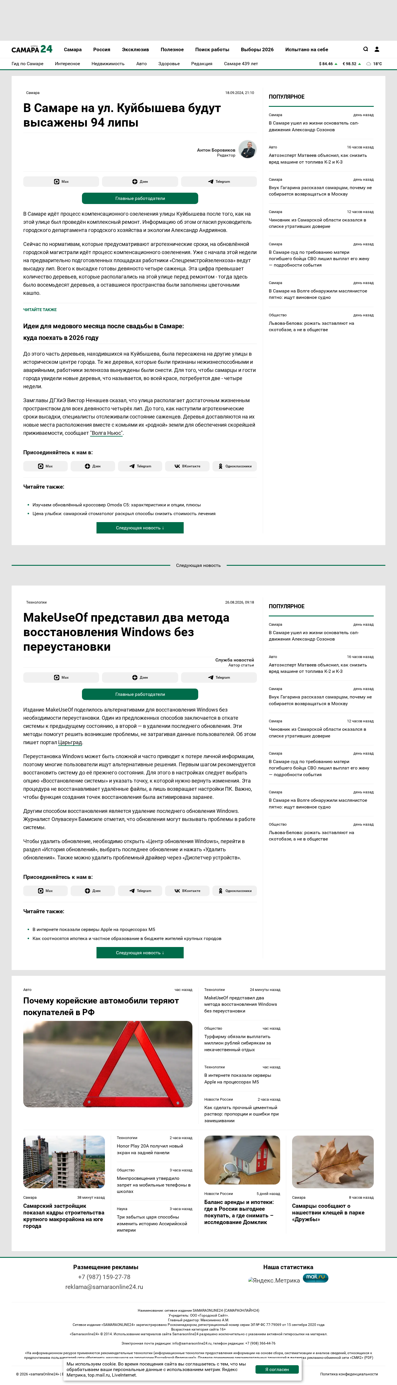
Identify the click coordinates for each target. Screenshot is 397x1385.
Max (65, 181)
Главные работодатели (140, 198)
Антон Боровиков (216, 150)
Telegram (223, 181)
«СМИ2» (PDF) (361, 1358)
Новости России (218, 1099)
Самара (33, 93)
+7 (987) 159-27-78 (104, 1277)
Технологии (36, 602)
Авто (273, 147)
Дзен (144, 181)
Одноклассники (239, 466)
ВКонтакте (191, 466)
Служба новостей (234, 660)
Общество (278, 315)
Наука (122, 1209)
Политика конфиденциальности (349, 1374)
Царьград (70, 742)
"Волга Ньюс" (106, 433)
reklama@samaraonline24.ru (104, 1286)
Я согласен (277, 1369)
